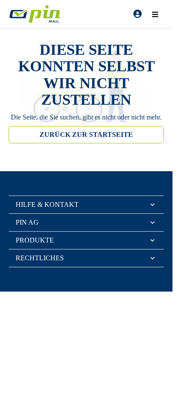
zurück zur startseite (86, 134)
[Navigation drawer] (155, 14)
